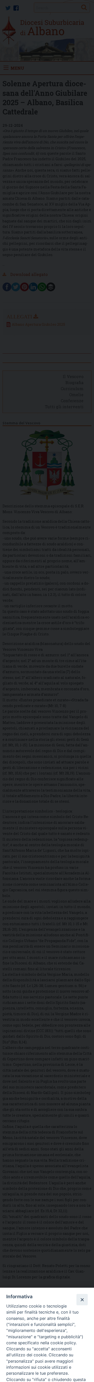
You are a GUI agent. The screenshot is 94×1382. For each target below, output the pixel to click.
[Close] (81, 1299)
